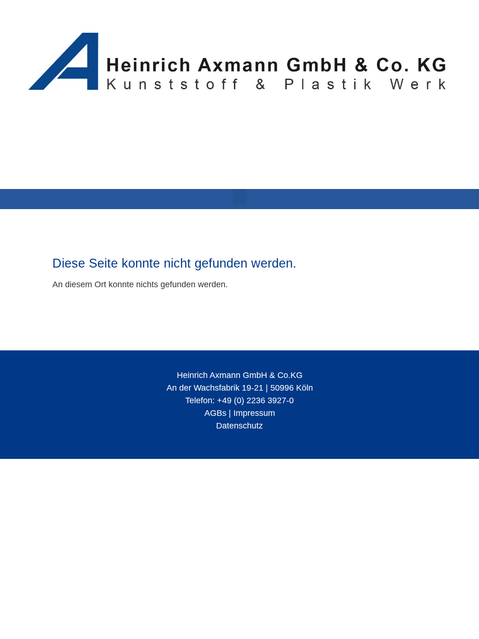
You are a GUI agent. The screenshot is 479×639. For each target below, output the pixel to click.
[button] (239, 196)
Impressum (254, 413)
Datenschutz (239, 425)
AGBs (215, 413)
